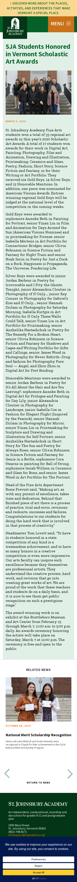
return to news (38, 782)
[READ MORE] (38, 699)
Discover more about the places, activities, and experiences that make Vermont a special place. (38, 8)
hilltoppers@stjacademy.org (26, 835)
